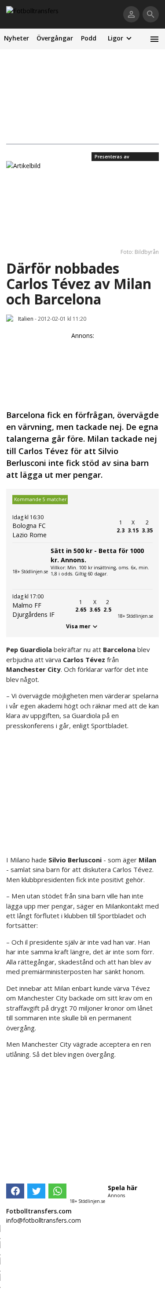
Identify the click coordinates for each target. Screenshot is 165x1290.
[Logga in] (131, 14)
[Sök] (151, 14)
